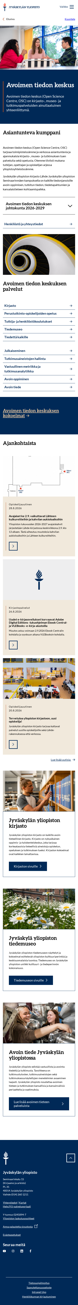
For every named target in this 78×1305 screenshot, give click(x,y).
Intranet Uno (39, 1292)
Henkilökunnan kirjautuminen (39, 1296)
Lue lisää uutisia (61, 759)
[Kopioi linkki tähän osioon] (64, 132)
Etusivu (10, 19)
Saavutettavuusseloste (39, 1287)
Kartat (22, 1202)
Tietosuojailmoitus (39, 1282)
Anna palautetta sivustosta (18, 1226)
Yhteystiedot (10, 1202)
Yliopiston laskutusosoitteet (18, 1218)
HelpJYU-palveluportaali (17, 1206)
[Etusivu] (21, 7)
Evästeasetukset (12, 1234)
